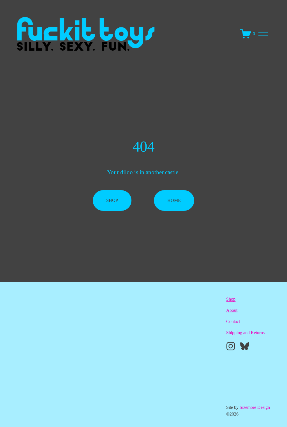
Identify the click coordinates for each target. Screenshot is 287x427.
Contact (233, 321)
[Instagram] (230, 346)
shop (112, 200)
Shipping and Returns (245, 332)
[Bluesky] (244, 346)
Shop (230, 299)
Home (174, 200)
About (231, 310)
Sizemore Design (255, 407)
